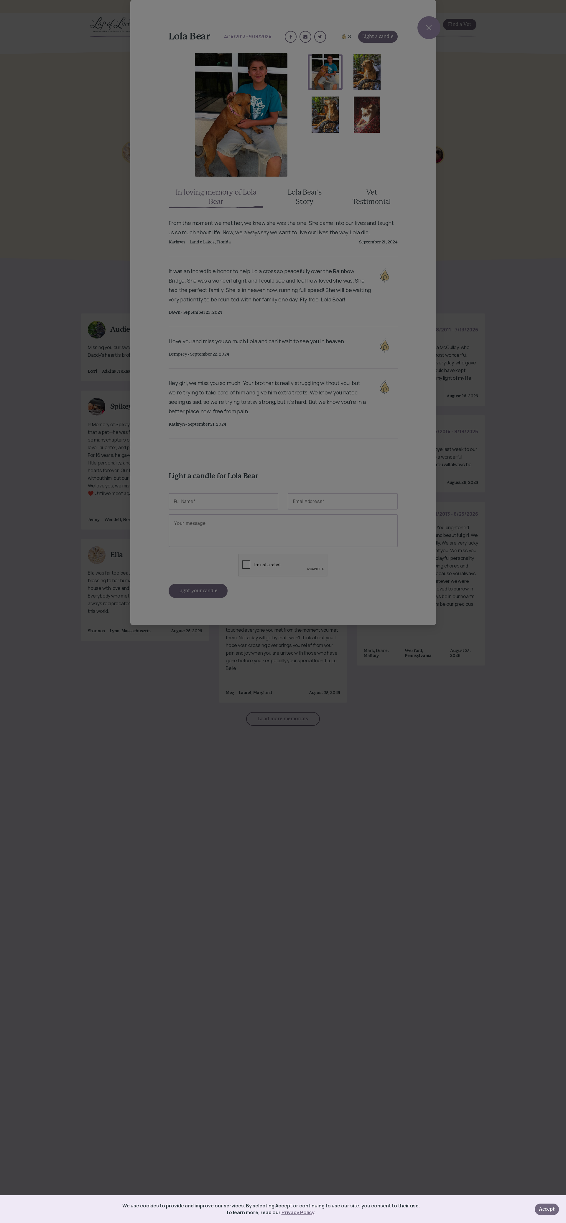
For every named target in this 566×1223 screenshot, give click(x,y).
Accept (547, 1209)
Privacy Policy (298, 1212)
